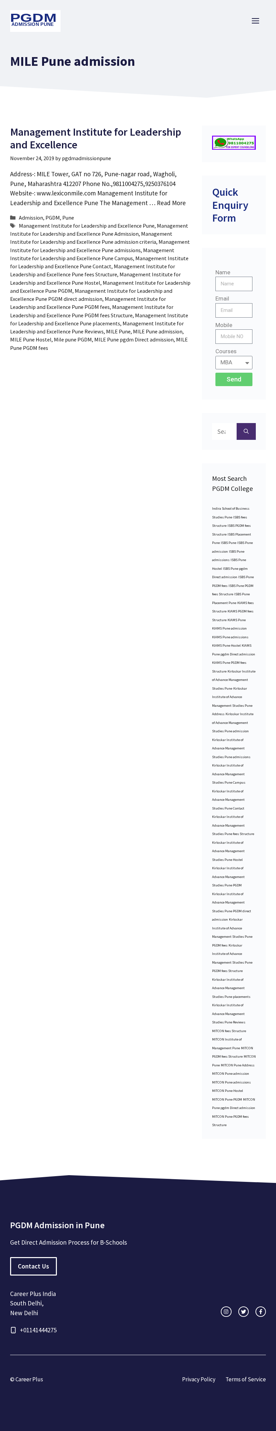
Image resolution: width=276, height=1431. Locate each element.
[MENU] (255, 21)
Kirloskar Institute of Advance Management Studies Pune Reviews (228, 1013)
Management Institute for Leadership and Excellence (95, 138)
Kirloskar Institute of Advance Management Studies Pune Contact (228, 800)
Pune (68, 217)
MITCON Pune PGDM (227, 1099)
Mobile (223, 325)
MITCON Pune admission (230, 1073)
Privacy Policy (198, 1379)
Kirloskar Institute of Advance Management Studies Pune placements (231, 988)
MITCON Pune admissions (231, 1082)
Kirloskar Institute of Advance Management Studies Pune (233, 680)
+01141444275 (38, 1330)
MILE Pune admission (157, 331)
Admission (31, 217)
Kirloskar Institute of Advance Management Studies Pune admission (232, 722)
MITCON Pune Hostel (227, 1091)
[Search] (246, 431)
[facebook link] (260, 1311)
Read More (171, 203)
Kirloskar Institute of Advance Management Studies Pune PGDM (228, 876)
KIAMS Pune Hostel (226, 645)
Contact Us (33, 1266)
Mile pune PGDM (73, 339)
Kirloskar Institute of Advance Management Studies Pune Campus (228, 774)
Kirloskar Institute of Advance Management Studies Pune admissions (231, 748)
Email (222, 298)
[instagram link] (226, 1311)
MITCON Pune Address (237, 1065)
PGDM (52, 217)
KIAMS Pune (237, 620)
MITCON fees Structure (229, 1031)
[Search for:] (224, 431)
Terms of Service (246, 1379)
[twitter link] (243, 1311)
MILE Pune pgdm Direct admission (134, 339)
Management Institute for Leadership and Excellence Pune (86, 225)
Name (222, 272)
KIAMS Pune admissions (230, 637)
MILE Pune (118, 331)
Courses (226, 351)
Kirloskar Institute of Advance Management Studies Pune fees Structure (233, 825)
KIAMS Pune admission (229, 628)
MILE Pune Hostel (30, 339)
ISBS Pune (228, 543)
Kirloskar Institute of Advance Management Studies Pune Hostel (228, 851)
